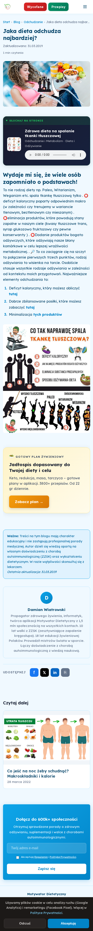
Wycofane (35, 7)
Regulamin (41, 856)
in (55, 672)
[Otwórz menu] (85, 7)
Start (6, 22)
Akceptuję (68, 923)
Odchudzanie (33, 22)
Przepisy (58, 7)
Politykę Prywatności (63, 856)
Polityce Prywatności (46, 913)
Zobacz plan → (29, 501)
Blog (16, 22)
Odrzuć (24, 923)
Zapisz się (46, 869)
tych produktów (48, 314)
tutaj (14, 294)
